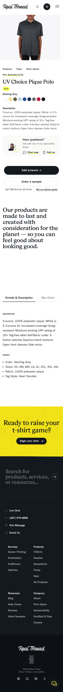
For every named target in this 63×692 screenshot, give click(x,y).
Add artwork (30, 170)
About (37, 598)
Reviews (12, 610)
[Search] (37, 7)
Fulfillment (14, 564)
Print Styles (40, 604)
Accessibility (39, 672)
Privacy (29, 672)
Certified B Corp (43, 616)
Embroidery (14, 558)
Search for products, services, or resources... (27, 476)
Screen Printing (17, 552)
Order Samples (16, 616)
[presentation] (31, 169)
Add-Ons (13, 570)
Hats (36, 576)
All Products (41, 582)
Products (7, 69)
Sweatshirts (40, 564)
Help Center (15, 604)
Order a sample (32, 181)
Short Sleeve (32, 69)
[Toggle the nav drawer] (57, 6)
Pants (37, 570)
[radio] (6, 99)
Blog (10, 598)
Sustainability (41, 610)
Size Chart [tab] (48, 297)
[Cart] (47, 6)
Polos (19, 69)
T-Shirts (38, 552)
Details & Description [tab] (19, 297)
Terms (21, 672)
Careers (38, 622)
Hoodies (38, 558)
